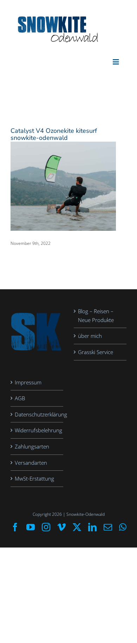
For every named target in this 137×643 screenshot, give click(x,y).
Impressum (28, 382)
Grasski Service (95, 351)
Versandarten (31, 462)
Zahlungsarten (32, 446)
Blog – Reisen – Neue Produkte (96, 315)
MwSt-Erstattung (34, 478)
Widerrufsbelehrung (37, 430)
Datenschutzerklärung (37, 414)
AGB (20, 398)
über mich (90, 335)
